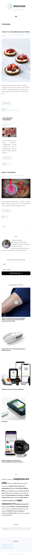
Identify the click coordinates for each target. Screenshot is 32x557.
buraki (15, 483)
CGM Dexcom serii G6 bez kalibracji (13, 389)
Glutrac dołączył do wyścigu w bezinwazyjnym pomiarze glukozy (12, 461)
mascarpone (12, 110)
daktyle (14, 488)
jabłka (11, 491)
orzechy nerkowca (7, 508)
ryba (16, 511)
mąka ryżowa (6, 506)
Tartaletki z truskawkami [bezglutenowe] (16, 32)
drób (20, 488)
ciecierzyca (5, 486)
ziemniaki (7, 515)
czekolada (6, 488)
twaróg (19, 513)
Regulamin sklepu (7, 545)
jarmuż (16, 491)
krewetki (11, 493)
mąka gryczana (14, 497)
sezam (21, 511)
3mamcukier (19, 6)
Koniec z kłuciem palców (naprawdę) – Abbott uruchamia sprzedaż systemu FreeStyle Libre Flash (14, 319)
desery (7, 108)
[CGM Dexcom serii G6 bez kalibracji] (16, 387)
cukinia (13, 486)
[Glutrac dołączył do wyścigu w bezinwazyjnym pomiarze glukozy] (16, 458)
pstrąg (4, 511)
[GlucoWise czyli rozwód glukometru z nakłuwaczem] (13, 347)
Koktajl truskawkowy (9, 172)
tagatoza (13, 513)
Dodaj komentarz (5, 125)
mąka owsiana (22, 504)
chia (20, 483)
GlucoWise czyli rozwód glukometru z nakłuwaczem (14, 349)
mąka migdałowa (10, 500)
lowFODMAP (24, 493)
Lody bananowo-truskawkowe (7, 119)
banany (5, 164)
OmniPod (4, 421)
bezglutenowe (6, 110)
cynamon (21, 486)
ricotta (10, 511)
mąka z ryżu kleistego (19, 506)
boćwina (10, 483)
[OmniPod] (13, 419)
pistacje (25, 508)
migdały (21, 495)
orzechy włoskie (17, 508)
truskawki (17, 110)
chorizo (25, 483)
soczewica (5, 513)
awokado (5, 479)
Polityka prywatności (8, 547)
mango (4, 495)
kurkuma (17, 493)
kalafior (22, 491)
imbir (7, 491)
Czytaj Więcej (6, 103)
